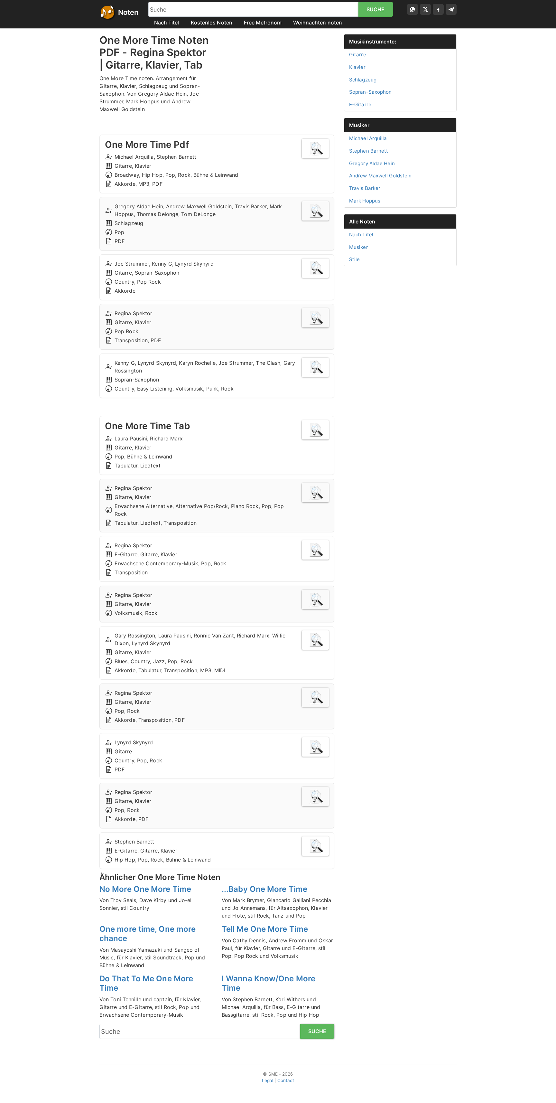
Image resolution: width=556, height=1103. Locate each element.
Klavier (357, 67)
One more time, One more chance (147, 933)
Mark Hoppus (364, 201)
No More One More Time (145, 889)
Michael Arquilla (368, 138)
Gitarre (357, 55)
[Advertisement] (278, 79)
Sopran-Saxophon (370, 92)
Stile (354, 259)
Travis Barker (364, 188)
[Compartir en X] (425, 9)
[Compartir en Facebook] (438, 9)
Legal (267, 1080)
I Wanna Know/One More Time (268, 983)
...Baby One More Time (264, 889)
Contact (285, 1080)
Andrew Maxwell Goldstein (380, 176)
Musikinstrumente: (372, 41)
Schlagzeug (362, 80)
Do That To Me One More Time (146, 983)
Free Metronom (263, 22)
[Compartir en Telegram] (451, 9)
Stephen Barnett (368, 151)
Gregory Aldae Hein (372, 163)
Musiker (359, 125)
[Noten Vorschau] (315, 148)
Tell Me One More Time (265, 929)
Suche (375, 9)
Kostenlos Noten (212, 22)
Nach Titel (166, 22)
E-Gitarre (360, 104)
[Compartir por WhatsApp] (412, 9)
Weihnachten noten (317, 22)
